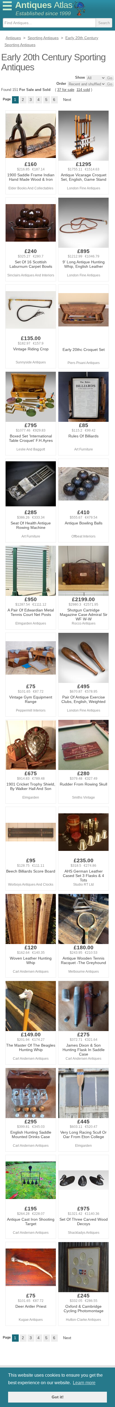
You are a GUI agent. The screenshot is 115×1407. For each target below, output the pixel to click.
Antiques (43, 5)
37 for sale (65, 90)
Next (67, 99)
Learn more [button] (84, 1382)
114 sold (83, 90)
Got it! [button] (58, 1397)
